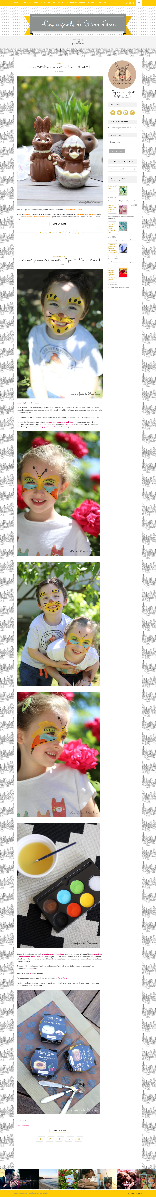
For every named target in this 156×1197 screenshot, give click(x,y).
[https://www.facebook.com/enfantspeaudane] (113, 115)
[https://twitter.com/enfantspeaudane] (119, 115)
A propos (101, 3)
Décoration (39, 3)
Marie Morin (62, 978)
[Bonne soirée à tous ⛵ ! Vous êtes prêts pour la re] (29, 1179)
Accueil (17, 3)
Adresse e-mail (114, 142)
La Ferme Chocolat (73, 210)
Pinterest (69, 424)
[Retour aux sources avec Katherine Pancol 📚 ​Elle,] (68, 1179)
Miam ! (61, 3)
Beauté (27, 3)
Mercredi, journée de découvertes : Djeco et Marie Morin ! (60, 260)
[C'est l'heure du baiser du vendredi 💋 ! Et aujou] (10, 1179)
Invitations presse (76, 3)
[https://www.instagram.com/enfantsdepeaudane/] (126, 115)
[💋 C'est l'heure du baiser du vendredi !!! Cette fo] (126, 1179)
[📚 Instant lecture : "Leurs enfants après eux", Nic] (107, 1179)
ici (36, 968)
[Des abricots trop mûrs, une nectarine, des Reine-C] (146, 1179)
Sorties (51, 3)
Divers (91, 3)
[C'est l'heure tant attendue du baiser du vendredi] (88, 1179)
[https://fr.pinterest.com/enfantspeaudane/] (132, 115)
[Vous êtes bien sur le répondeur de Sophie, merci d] (48, 1179)
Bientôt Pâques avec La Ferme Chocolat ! (59, 67)
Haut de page (134, 1194)
